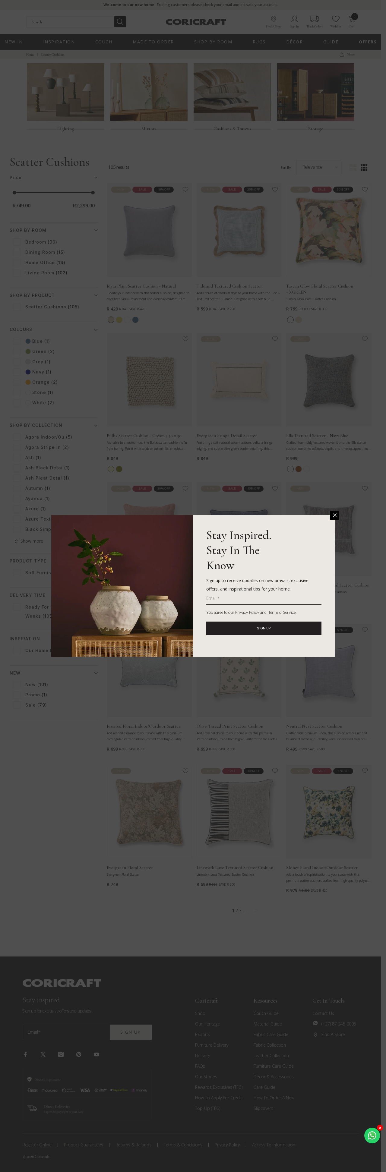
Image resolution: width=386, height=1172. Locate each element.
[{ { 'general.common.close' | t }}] (334, 515)
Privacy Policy (247, 613)
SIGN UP (264, 628)
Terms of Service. (282, 613)
